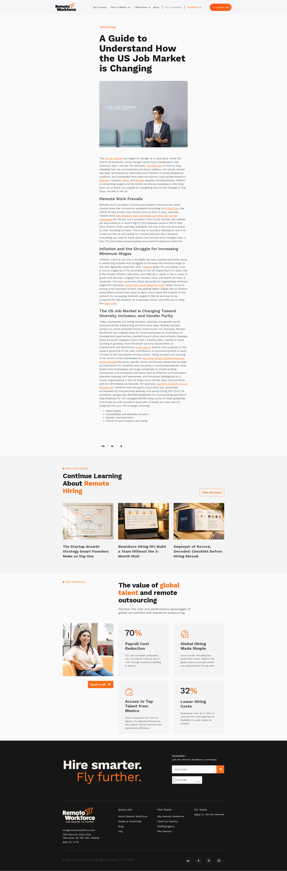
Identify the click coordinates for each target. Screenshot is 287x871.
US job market (113, 158)
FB (103, 446)
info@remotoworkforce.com (79, 830)
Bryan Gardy (143, 347)
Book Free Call (220, 7)
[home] (65, 7)
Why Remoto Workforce (170, 816)
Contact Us (194, 7)
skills (126, 180)
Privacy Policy (126, 859)
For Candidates (173, 7)
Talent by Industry (167, 821)
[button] (120, 7)
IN (112, 446)
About (156, 7)
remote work (154, 165)
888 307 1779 (71, 842)
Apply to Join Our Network (209, 814)
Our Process (99, 7)
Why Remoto (164, 831)
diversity (104, 180)
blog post (110, 303)
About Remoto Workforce (132, 816)
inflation (147, 266)
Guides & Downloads (130, 821)
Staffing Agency (166, 826)
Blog (120, 826)
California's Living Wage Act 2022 (144, 285)
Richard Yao (171, 208)
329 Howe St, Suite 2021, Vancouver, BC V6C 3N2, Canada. (81, 836)
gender (140, 180)
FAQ (120, 831)
